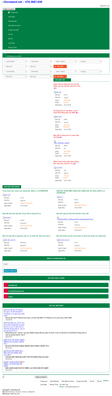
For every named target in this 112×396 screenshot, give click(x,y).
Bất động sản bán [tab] (12, 54)
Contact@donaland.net (16, 291)
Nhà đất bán (12, 21)
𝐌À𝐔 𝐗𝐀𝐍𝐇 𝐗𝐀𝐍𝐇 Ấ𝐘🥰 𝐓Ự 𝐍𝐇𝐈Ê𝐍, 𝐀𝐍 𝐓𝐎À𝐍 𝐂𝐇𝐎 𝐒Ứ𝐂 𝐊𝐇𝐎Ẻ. (27, 368)
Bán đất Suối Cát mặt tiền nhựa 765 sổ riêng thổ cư (22, 213)
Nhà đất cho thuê (14, 25)
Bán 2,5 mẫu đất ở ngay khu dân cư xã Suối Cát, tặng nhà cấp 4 (26, 236)
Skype (10, 297)
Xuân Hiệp (67, 100)
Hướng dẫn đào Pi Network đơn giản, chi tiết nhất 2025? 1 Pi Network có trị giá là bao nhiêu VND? (38, 318)
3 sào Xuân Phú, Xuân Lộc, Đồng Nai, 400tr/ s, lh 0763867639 (25, 191)
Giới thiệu (11, 17)
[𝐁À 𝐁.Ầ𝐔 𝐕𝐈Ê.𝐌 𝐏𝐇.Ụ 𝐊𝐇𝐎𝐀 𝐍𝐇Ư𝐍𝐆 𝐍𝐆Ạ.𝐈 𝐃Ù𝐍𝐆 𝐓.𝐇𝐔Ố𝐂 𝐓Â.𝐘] (14, 342)
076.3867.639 (12, 285)
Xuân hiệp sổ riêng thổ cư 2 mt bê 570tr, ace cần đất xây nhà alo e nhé (66, 85)
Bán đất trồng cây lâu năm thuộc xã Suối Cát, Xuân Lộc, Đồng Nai (81, 236)
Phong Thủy (12, 47)
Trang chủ (14, 12)
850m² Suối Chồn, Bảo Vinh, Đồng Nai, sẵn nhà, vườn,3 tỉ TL (66, 162)
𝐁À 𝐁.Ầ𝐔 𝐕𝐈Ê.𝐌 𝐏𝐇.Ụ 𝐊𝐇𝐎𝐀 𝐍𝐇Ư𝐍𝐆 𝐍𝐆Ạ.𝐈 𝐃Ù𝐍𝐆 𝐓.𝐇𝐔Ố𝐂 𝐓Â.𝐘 (27, 346)
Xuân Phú (66, 127)
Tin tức (10, 34)
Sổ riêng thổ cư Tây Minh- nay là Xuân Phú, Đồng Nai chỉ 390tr (65, 112)
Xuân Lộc (66, 102)
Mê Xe (10, 39)
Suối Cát (22, 226)
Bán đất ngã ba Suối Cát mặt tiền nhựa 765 (73, 213)
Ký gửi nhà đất (13, 30)
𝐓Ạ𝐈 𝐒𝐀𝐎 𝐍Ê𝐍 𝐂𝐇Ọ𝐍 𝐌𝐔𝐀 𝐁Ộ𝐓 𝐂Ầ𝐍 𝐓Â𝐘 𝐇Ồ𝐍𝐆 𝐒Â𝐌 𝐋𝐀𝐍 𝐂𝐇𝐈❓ (27, 357)
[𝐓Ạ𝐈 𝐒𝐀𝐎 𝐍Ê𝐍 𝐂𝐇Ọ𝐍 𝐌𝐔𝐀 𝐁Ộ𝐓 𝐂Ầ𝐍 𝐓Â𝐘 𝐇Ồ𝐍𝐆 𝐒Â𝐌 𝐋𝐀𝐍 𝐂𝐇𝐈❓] (14, 353)
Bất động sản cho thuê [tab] (14, 56)
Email (6, 264)
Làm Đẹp (11, 43)
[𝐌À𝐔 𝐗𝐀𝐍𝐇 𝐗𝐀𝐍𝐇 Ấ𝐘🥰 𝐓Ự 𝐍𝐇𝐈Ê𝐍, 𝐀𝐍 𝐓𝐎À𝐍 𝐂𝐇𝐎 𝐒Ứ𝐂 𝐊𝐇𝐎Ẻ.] (14, 364)
